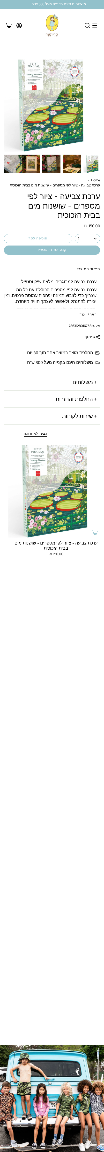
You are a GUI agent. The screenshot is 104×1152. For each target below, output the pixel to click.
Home (95, 180)
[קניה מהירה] (95, 532)
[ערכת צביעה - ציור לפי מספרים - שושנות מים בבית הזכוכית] (56, 489)
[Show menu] (95, 25)
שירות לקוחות (77, 416)
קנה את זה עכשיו (52, 249)
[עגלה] (9, 25)
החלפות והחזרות (74, 399)
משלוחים (83, 382)
